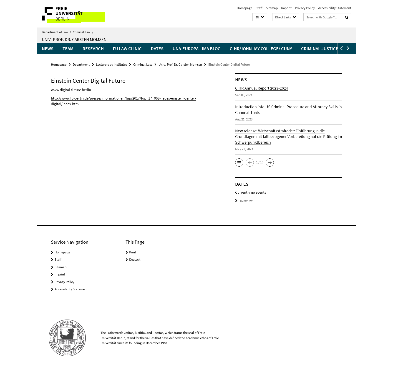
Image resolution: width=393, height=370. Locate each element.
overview (246, 200)
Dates (157, 48)
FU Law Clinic (127, 48)
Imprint (286, 8)
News (47, 48)
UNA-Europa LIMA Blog (197, 48)
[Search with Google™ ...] (347, 17)
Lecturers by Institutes (111, 64)
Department (81, 64)
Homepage (244, 8)
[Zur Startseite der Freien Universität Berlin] (75, 14)
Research (93, 48)
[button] (259, 17)
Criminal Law (83, 32)
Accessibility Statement (334, 8)
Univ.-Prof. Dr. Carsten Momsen (74, 39)
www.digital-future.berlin (71, 89)
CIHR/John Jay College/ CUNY (261, 48)
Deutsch (135, 259)
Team (68, 48)
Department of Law (56, 32)
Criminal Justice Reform (328, 48)
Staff (259, 8)
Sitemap (272, 8)
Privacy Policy (305, 8)
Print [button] (132, 252)
